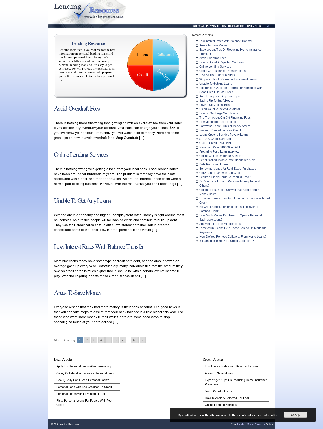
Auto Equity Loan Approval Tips (219, 96)
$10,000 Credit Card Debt (215, 138)
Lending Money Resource (251, 424)
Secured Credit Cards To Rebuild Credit (224, 177)
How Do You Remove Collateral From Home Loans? (232, 236)
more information (267, 415)
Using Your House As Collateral (219, 109)
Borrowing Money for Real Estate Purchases (227, 168)
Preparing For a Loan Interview (219, 151)
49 (134, 340)
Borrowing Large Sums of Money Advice (225, 126)
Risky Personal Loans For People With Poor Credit (84, 403)
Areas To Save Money (213, 45)
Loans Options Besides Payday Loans (223, 134)
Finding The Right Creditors (217, 75)
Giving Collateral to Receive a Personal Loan (85, 373)
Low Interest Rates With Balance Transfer (225, 41)
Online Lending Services (215, 66)
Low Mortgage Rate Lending (217, 121)
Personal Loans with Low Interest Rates (81, 393)
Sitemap (198, 26)
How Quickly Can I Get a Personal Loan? (82, 380)
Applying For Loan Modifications (220, 223)
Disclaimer (236, 26)
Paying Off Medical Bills (214, 104)
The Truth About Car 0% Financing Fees (225, 117)
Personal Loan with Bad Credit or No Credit (84, 387)
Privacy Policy (216, 26)
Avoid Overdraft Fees (212, 58)
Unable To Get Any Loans (215, 83)
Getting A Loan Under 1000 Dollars (221, 155)
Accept (296, 415)
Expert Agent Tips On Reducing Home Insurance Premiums (236, 382)
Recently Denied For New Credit (220, 130)
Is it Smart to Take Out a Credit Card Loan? (226, 240)
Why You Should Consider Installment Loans (228, 79)
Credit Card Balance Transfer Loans (222, 70)
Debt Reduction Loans (213, 164)
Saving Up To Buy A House (216, 100)
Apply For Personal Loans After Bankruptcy (83, 366)
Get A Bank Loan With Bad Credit (220, 172)
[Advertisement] (160, 386)
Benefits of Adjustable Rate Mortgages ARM (227, 160)
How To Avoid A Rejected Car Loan (221, 62)
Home (266, 26)
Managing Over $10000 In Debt (219, 147)
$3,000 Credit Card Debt (215, 143)
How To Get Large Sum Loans (218, 113)
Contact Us (253, 26)
